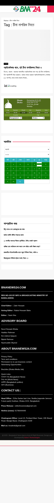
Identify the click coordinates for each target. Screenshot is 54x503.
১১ (28, 168)
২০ (39, 173)
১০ (20, 168)
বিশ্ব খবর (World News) (9, 379)
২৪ (20, 177)
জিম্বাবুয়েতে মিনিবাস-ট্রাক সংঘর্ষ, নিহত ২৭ (16, 258)
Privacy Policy (6, 357)
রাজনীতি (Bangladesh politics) (12, 382)
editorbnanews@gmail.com (26, 406)
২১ (45, 173)
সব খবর (6, 63)
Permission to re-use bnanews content (16, 362)
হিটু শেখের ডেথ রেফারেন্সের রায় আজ (14, 229)
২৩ (13, 177)
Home (6, 21)
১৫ (7, 173)
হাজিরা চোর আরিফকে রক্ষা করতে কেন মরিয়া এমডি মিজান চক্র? (22, 246)
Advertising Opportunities (11, 365)
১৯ (34, 173)
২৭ (39, 177)
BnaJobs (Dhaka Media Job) (12, 369)
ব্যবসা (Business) (7, 385)
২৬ (34, 177)
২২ (8, 177)
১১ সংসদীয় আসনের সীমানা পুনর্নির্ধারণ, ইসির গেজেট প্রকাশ (20, 241)
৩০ (13, 181)
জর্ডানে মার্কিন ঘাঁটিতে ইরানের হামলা (14, 235)
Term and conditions (9, 359)
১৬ (13, 173)
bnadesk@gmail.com (16, 426)
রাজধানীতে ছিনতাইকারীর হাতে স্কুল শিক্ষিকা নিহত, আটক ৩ (21, 252)
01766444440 (20, 411)
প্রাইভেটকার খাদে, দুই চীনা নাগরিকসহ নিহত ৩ (23, 67)
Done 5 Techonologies (32, 438)
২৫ (28, 177)
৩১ (20, 181)
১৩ (39, 168)
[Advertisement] (27, 474)
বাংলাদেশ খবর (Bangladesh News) (13, 377)
